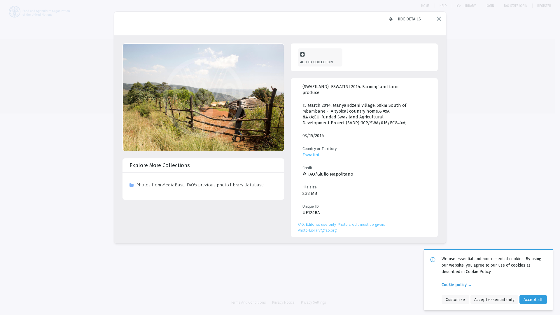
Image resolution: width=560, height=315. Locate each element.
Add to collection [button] (316, 62)
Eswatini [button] (310, 155)
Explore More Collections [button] (160, 165)
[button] (438, 18)
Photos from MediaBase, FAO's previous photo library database (200, 185)
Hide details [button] (408, 19)
